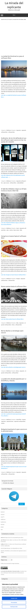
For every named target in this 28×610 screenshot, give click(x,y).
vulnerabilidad (20, 182)
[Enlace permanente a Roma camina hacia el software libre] (14, 302)
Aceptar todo (14, 598)
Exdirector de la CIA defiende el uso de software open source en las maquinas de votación (13, 140)
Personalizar (14, 602)
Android (2, 511)
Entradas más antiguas (8, 483)
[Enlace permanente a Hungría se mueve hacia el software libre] (14, 256)
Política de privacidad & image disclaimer (10, 563)
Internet (2, 524)
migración (18, 130)
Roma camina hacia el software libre (13, 286)
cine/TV (2, 516)
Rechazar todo (14, 606)
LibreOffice (18, 419)
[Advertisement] (14, 40)
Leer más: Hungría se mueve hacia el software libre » (13, 274)
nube (7, 230)
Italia (17, 322)
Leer (2, 529)
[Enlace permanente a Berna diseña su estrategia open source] (14, 351)
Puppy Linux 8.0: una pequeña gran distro (14, 537)
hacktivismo (3, 522)
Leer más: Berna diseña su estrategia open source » (13, 367)
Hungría (18, 278)
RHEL (21, 230)
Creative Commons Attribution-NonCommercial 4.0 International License (14, 573)
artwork (2, 514)
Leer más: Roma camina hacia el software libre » (12, 319)
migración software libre (19, 421)
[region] (14, 596)
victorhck (3, 548)
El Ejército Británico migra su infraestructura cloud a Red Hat (14, 190)
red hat (11, 230)
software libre (11, 132)
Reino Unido (16, 230)
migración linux (10, 421)
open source (6, 182)
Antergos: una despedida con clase (14, 548)
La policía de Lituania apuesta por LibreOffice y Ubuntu (14, 380)
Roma (13, 324)
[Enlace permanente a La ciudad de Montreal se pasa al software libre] (14, 77)
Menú (14, 15)
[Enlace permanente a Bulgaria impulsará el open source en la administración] (14, 450)
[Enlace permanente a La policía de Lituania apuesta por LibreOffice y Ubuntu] (14, 399)
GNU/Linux (8, 130)
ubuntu (2, 423)
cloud (17, 228)
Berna (17, 370)
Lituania (24, 419)
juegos (2, 526)
